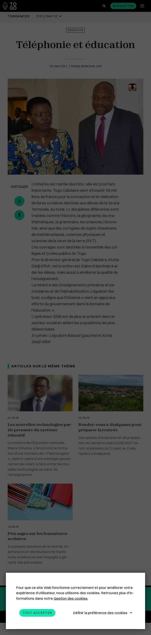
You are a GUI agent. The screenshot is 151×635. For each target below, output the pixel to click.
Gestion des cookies (70, 598)
